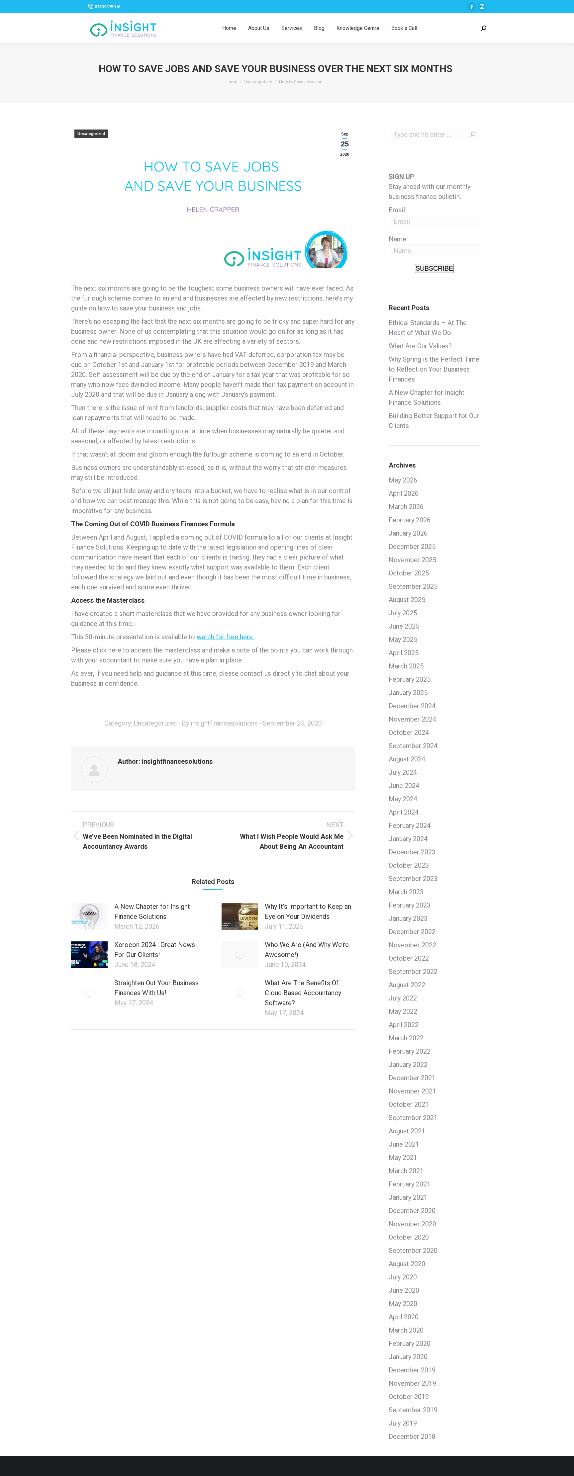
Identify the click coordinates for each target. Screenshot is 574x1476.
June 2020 (404, 1290)
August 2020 (407, 1264)
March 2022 (406, 1038)
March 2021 (406, 1171)
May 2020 (403, 1304)
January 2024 (408, 839)
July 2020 (403, 1277)
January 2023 (408, 918)
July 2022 (403, 998)
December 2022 (412, 932)
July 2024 (403, 772)
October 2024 (409, 733)
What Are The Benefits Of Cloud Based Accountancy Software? (303, 993)
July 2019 (403, 1423)
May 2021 (403, 1158)
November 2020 (412, 1224)
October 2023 (409, 865)
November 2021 (412, 1091)
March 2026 (406, 507)
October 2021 (409, 1104)
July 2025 (403, 613)
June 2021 (404, 1144)
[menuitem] (229, 28)
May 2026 (403, 480)
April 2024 (404, 812)
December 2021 (412, 1078)
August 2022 (407, 985)
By (220, 723)
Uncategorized (91, 133)
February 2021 (409, 1184)
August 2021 (407, 1131)
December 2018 (412, 1436)
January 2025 (408, 693)
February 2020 (409, 1343)
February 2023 (409, 905)
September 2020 (413, 1251)
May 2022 (403, 1011)
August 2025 (407, 600)
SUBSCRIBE (434, 268)
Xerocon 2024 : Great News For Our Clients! (154, 950)
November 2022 (412, 945)
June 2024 (404, 786)
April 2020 (404, 1317)
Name (397, 239)
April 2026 (404, 493)
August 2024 (407, 759)
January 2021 (408, 1197)
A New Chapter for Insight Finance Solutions (152, 911)
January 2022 (408, 1065)
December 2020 (412, 1211)
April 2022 (404, 1025)
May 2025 (403, 640)
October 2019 (409, 1397)
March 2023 (406, 892)
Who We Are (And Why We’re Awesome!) (307, 950)
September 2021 (413, 1118)
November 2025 (412, 560)
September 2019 (413, 1410)
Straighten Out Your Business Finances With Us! (156, 988)
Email (397, 210)
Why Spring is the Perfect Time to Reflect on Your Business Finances (434, 369)
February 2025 (409, 679)
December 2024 (412, 706)
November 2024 (412, 719)
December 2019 (412, 1370)
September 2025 (413, 586)
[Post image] (89, 916)
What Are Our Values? (420, 346)
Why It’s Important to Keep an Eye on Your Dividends (308, 911)
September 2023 (413, 879)
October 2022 (409, 958)
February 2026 (409, 520)
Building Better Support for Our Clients (434, 421)
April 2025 (404, 653)
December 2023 (412, 852)
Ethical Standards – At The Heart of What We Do (428, 328)
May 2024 (403, 799)
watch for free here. (225, 637)
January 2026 (408, 533)
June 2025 (404, 626)
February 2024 (409, 825)
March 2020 (406, 1330)
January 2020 (408, 1357)
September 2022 (413, 972)
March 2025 (406, 666)
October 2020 (409, 1237)
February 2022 (409, 1051)
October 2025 (409, 573)
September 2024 (413, 746)
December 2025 (412, 547)
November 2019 (412, 1383)
